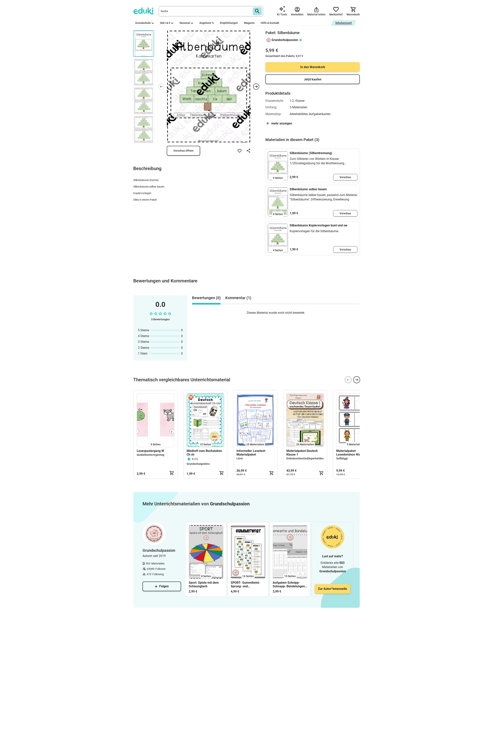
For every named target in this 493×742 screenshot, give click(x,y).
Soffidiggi (342, 458)
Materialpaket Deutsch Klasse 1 (302, 452)
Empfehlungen (229, 22)
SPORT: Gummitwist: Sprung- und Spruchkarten (245, 584)
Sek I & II (165, 22)
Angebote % (206, 22)
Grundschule (143, 22)
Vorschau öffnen (183, 150)
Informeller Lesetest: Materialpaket (251, 452)
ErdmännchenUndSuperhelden (305, 458)
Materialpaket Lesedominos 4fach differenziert (350, 452)
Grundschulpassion (285, 40)
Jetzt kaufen (312, 79)
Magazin (249, 22)
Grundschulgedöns (198, 463)
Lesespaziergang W (150, 451)
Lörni (239, 458)
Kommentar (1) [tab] (238, 297)
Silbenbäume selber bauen (308, 189)
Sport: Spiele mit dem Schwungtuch (204, 584)
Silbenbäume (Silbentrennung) (311, 153)
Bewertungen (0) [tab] (206, 297)
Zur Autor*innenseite (332, 589)
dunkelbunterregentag (150, 454)
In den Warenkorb (312, 67)
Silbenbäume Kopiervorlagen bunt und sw (318, 225)
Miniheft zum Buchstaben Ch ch (204, 452)
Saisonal (184, 22)
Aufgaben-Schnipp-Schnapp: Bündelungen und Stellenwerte (289, 584)
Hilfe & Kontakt (270, 22)
